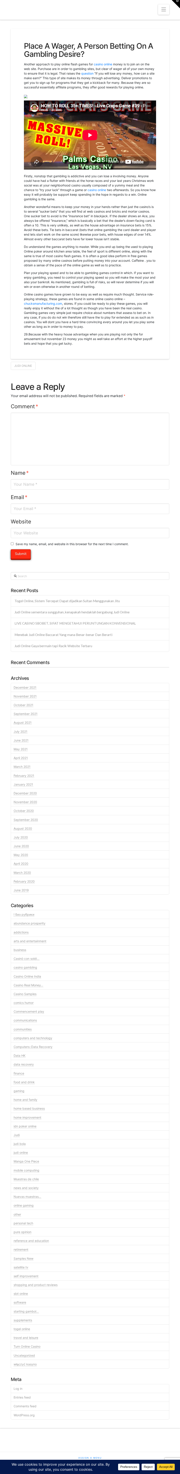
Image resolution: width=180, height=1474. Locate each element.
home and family (25, 1099)
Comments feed (25, 1406)
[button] (163, 9)
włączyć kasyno (25, 1364)
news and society (26, 1188)
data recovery (24, 1064)
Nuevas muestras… (27, 1196)
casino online (103, 64)
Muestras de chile (26, 1179)
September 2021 (26, 714)
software (20, 1302)
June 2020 (21, 846)
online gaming (24, 1205)
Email (19, 497)
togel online (22, 1329)
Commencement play (29, 1011)
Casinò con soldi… (27, 958)
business (20, 950)
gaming (19, 1091)
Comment (24, 406)
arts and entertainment (30, 941)
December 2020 (25, 793)
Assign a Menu (90, 1457)
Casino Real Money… (28, 985)
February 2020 (24, 881)
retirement (21, 1249)
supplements (23, 1320)
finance (19, 1073)
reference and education (31, 1241)
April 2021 (21, 758)
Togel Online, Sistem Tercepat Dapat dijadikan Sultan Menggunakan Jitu (67, 601)
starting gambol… (26, 1311)
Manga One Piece (26, 1161)
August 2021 (23, 722)
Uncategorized (24, 1355)
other (17, 1214)
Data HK (19, 1055)
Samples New (23, 1258)
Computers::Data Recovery (33, 1047)
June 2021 (21, 740)
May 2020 (21, 855)
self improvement (26, 1276)
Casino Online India (27, 976)
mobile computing (26, 1170)
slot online (21, 1293)
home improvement (27, 1117)
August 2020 (23, 828)
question (87, 73)
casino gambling (25, 967)
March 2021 (22, 766)
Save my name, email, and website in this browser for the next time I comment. (72, 544)
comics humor (24, 1003)
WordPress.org (24, 1415)
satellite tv (21, 1267)
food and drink (24, 1082)
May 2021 (21, 749)
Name (20, 473)
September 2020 (26, 820)
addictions (21, 932)
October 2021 (23, 705)
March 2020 (22, 872)
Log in (18, 1388)
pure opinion (22, 1232)
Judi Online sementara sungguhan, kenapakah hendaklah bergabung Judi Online (72, 612)
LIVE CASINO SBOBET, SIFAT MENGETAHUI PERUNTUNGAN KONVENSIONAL (75, 623)
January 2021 (23, 784)
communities (23, 1029)
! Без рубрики (24, 914)
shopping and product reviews (36, 1285)
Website (21, 521)
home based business (29, 1108)
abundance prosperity (29, 923)
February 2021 (24, 775)
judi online (23, 365)
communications (25, 1020)
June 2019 (21, 890)
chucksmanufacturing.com (43, 303)
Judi (17, 1135)
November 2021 (25, 696)
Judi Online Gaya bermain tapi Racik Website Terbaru (53, 646)
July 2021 (20, 731)
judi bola (20, 1144)
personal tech (23, 1223)
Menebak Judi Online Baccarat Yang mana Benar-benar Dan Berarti (63, 635)
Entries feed (22, 1397)
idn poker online (25, 1126)
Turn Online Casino (27, 1346)
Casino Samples (25, 994)
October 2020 (24, 811)
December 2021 (25, 687)
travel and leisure (26, 1338)
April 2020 (21, 863)
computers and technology (33, 1038)
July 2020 (21, 837)
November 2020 (25, 802)
